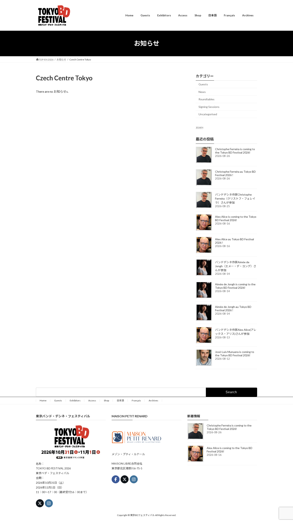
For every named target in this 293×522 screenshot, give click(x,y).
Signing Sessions (209, 106)
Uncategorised (208, 114)
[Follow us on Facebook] (116, 479)
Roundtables (206, 99)
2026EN (199, 127)
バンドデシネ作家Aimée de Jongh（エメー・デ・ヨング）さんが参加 (235, 266)
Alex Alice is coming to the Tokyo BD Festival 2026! (235, 218)
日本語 (120, 400)
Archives (153, 400)
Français (136, 400)
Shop (106, 400)
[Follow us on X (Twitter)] (40, 503)
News (202, 91)
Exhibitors (75, 400)
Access (92, 400)
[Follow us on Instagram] (49, 503)
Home (43, 400)
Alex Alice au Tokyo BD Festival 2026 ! (234, 240)
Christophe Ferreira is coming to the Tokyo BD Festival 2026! (235, 150)
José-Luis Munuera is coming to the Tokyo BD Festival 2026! (234, 353)
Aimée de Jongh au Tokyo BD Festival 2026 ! (233, 308)
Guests (203, 84)
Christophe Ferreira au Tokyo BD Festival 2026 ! (235, 173)
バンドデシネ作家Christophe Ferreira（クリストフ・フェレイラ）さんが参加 (235, 198)
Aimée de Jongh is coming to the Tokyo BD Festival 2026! (235, 285)
